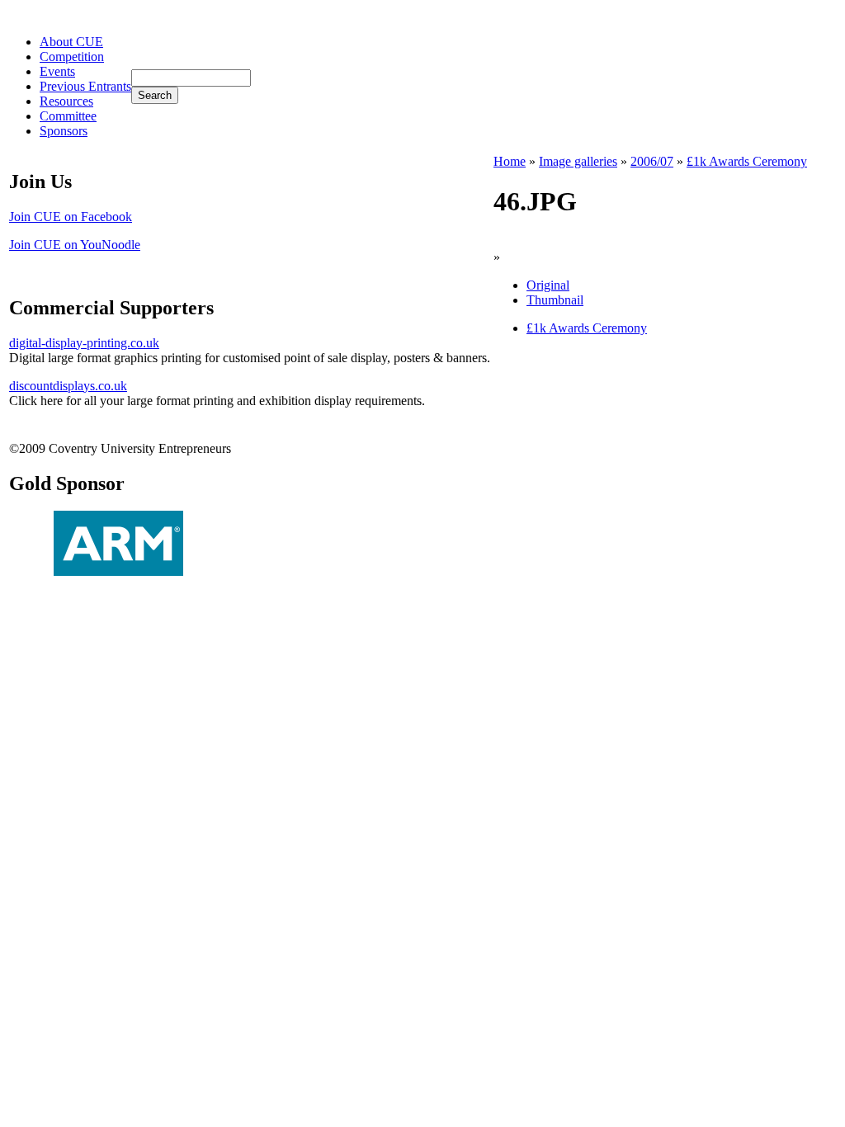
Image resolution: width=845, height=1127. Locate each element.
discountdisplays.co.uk (68, 386)
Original (547, 285)
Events (57, 71)
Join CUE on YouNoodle (74, 245)
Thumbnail (554, 300)
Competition (72, 57)
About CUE (71, 42)
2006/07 (651, 161)
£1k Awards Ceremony (747, 161)
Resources (66, 101)
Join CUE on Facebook (70, 217)
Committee (68, 116)
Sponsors (63, 131)
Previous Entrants (85, 86)
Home (509, 161)
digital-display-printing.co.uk (84, 343)
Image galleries (578, 161)
